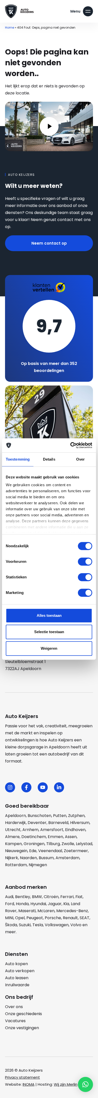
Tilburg (53, 844)
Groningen (34, 844)
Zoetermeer (76, 851)
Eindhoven (75, 830)
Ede (32, 851)
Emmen (55, 837)
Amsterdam (67, 858)
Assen (71, 837)
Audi (9, 897)
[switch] (85, 562)
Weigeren (49, 648)
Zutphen (76, 815)
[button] (85, 1084)
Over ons (14, 1007)
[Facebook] (26, 787)
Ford (9, 904)
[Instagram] (10, 787)
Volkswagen (57, 925)
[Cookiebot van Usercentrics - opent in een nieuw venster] (70, 445)
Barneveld (58, 823)
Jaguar (55, 904)
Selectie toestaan (49, 632)
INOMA (28, 1084)
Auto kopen (16, 964)
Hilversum (79, 823)
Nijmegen (38, 865)
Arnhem (30, 830)
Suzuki (25, 925)
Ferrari (67, 897)
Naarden (28, 858)
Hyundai (38, 904)
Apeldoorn (15, 815)
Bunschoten (39, 815)
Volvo (75, 925)
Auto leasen (16, 978)
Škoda (11, 925)
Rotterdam (16, 865)
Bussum (46, 858)
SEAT (84, 918)
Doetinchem (33, 837)
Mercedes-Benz (72, 911)
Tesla (37, 925)
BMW (37, 897)
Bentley (22, 897)
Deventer (37, 823)
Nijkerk (11, 858)
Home (9, 27)
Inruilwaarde (17, 985)
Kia (66, 904)
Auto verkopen (19, 971)
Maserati (27, 911)
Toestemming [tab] (18, 459)
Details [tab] (49, 459)
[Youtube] (43, 787)
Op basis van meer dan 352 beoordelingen (49, 367)
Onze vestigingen (22, 1028)
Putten (59, 815)
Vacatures (15, 1021)
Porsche (53, 918)
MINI (9, 918)
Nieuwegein (16, 851)
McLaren (46, 911)
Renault (70, 918)
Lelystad (84, 844)
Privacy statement (22, 1077)
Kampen (13, 844)
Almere (12, 837)
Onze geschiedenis (23, 1014)
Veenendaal (50, 851)
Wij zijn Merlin (65, 1084)
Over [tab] (80, 459)
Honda (22, 904)
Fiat (79, 897)
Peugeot (34, 918)
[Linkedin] (59, 787)
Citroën (51, 897)
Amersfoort (51, 830)
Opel (20, 918)
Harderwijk (15, 823)
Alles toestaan (49, 615)
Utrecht (13, 830)
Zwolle (68, 844)
